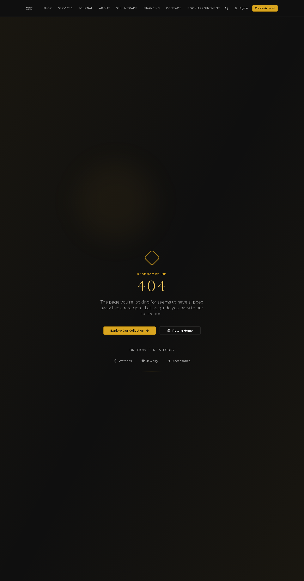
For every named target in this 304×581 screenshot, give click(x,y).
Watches (125, 361)
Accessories (181, 361)
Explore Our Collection (127, 330)
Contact (173, 8)
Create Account (265, 8)
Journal (86, 8)
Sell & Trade (126, 8)
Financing (152, 8)
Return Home (182, 330)
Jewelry (152, 361)
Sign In (243, 8)
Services (65, 8)
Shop (47, 8)
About (104, 8)
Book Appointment (204, 8)
